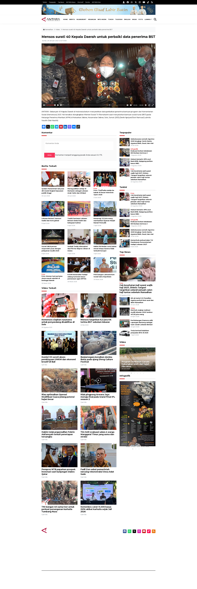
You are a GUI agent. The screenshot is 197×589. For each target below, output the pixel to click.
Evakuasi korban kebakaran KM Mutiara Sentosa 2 (136, 441)
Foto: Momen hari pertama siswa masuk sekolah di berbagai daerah (52, 278)
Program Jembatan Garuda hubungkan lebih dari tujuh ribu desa (135, 364)
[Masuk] (124, 2)
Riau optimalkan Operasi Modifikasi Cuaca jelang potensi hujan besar (58, 396)
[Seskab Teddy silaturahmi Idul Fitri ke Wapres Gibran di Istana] (79, 237)
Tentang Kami (134, 556)
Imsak (134, 19)
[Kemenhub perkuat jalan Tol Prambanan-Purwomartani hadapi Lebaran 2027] (125, 243)
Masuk (131, 542)
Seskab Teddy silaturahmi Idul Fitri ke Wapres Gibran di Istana (79, 249)
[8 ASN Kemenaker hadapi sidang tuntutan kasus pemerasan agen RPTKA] (79, 265)
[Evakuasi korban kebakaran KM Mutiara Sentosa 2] (125, 152)
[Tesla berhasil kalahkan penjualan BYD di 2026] (125, 333)
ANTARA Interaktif (107, 545)
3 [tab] (137, 373)
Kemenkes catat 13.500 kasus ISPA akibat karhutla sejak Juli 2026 (96, 509)
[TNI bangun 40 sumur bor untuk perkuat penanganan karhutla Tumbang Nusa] (59, 492)
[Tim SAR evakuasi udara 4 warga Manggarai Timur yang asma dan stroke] (98, 418)
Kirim (50, 155)
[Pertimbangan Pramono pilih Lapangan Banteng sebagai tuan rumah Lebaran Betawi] (125, 323)
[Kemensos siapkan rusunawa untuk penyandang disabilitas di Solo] (59, 305)
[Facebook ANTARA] (128, 2)
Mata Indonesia (106, 549)
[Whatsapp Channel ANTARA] (132, 2)
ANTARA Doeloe (106, 552)
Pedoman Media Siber (137, 560)
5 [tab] (144, 373)
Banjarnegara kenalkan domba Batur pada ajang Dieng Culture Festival (97, 359)
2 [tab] (134, 373)
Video (58, 29)
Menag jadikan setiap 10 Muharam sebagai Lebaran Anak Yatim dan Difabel (78, 191)
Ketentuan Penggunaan (138, 545)
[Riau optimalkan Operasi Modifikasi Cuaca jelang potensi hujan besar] (59, 380)
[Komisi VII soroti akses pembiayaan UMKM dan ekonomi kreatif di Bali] (59, 343)
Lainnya (148, 19)
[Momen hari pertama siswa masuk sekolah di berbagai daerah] (53, 265)
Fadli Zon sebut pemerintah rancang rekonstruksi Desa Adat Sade (97, 471)
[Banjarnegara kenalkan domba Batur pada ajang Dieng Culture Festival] (98, 343)
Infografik (134, 149)
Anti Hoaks (104, 542)
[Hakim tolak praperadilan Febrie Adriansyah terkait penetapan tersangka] (59, 418)
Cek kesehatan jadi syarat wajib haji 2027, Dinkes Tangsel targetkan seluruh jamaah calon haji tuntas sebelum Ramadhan (141, 175)
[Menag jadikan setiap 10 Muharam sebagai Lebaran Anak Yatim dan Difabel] (79, 179)
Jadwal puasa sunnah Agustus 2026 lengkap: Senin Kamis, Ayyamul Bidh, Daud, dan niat (142, 141)
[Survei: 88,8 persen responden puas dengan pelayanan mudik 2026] (53, 237)
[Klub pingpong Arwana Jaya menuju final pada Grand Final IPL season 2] (98, 380)
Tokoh (110, 19)
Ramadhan (49, 29)
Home (65, 19)
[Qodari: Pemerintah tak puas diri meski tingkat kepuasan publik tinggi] (53, 179)
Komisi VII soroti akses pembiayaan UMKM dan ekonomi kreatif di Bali (59, 359)
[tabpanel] (137, 359)
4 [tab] (141, 373)
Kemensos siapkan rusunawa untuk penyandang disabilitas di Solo (58, 322)
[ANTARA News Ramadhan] (53, 530)
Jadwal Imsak (76, 563)
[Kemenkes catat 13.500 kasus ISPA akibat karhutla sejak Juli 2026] (98, 492)
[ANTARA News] (51, 19)
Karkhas (103, 538)
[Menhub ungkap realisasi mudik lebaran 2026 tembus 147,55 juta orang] (125, 311)
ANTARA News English (138, 538)
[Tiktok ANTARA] (148, 2)
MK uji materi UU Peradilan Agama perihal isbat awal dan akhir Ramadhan (142, 300)
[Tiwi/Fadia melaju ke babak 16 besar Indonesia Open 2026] (105, 179)
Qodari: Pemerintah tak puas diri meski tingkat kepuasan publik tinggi (53, 191)
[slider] (51, 105)
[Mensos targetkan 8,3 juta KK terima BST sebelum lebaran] (98, 305)
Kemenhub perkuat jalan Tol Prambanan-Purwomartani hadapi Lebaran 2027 (142, 242)
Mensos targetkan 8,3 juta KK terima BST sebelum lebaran (96, 320)
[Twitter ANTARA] (136, 2)
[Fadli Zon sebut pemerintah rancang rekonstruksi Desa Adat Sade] (98, 455)
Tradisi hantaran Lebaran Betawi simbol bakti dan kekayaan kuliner (77, 221)
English (127, 19)
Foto (141, 19)
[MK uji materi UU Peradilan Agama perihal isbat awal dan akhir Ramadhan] (125, 301)
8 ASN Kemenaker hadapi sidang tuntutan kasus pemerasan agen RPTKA (77, 277)
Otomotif (80, 2)
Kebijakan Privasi (135, 549)
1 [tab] (131, 373)
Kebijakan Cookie (136, 552)
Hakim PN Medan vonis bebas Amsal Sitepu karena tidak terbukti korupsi (105, 249)
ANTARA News (70, 2)
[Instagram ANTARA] (140, 2)
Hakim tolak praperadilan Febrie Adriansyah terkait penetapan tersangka (58, 434)
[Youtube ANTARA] (144, 2)
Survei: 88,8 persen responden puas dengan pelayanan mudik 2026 (51, 249)
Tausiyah (118, 19)
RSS (130, 563)
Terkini (45, 2)
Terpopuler (52, 2)
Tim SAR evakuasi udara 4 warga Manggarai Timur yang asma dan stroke (97, 434)
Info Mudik (102, 19)
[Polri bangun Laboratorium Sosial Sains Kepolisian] (105, 265)
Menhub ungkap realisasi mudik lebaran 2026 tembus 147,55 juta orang (141, 312)
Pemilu (87, 2)
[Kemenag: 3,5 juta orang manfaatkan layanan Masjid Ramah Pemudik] (105, 209)
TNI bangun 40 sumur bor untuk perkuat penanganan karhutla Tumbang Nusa (58, 509)
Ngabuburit (81, 19)
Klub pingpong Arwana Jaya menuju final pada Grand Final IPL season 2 (98, 396)
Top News (61, 2)
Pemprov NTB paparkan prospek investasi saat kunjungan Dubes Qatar (58, 471)
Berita (72, 19)
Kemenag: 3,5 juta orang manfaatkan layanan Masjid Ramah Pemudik (104, 221)
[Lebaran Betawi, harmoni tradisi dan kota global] (53, 209)
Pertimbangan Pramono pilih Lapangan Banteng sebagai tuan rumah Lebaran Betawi (142, 322)
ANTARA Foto (96, 2)
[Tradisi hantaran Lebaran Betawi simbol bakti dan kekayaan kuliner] (79, 209)
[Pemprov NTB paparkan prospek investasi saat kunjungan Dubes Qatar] (59, 455)
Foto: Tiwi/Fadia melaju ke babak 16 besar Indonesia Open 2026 (104, 192)
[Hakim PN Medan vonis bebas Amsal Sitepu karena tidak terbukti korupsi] (105, 237)
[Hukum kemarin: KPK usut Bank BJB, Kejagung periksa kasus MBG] (125, 162)
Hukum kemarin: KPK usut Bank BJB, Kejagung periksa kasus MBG (141, 161)
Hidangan (92, 19)
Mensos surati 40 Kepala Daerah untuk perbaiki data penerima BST (87, 29)
